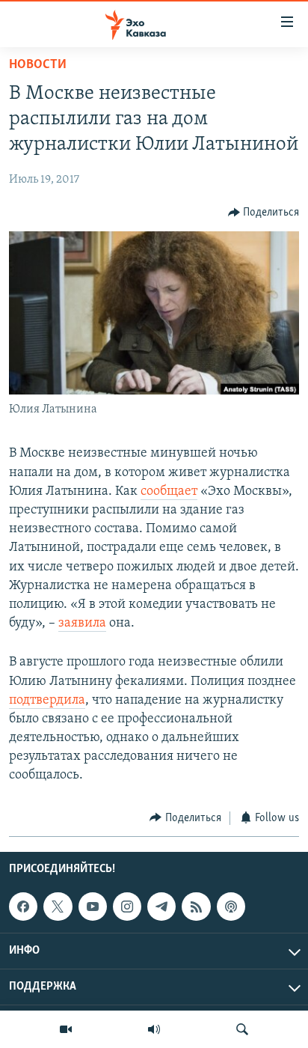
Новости (38, 65)
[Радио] (154, 1029)
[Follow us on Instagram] (127, 906)
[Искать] (242, 1029)
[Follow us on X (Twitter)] (57, 906)
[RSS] (196, 906)
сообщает (169, 492)
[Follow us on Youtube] (92, 906)
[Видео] (65, 1029)
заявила (82, 623)
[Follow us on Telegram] (161, 906)
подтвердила (47, 700)
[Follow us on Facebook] (23, 906)
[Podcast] (231, 906)
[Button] (264, 212)
